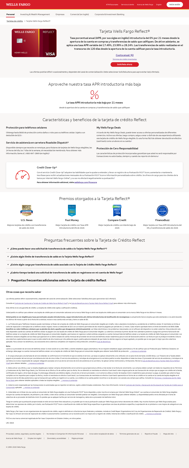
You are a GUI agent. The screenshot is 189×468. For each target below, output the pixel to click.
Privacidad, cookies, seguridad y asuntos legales (23, 434)
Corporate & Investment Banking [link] (109, 14)
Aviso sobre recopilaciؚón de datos (101, 434)
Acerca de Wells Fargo (14, 438)
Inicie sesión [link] (174, 4)
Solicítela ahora (124, 64)
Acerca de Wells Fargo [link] (145, 4)
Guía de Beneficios (103, 342)
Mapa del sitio (168, 434)
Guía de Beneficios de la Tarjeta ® (92, 303)
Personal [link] (10, 14)
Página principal (77, 438)
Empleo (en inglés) (35, 438)
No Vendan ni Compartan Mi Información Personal (65, 434)
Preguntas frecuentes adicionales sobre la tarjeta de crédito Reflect (58, 280)
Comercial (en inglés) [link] (79, 14)
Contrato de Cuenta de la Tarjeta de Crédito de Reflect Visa (41, 303)
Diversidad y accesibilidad (56, 438)
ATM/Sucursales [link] (112, 4)
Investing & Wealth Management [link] (35, 14)
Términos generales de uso (129, 434)
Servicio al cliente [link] (127, 4)
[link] (18, 4)
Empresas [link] (60, 14)
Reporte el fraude (151, 434)
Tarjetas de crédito (15, 21)
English (158, 4)
